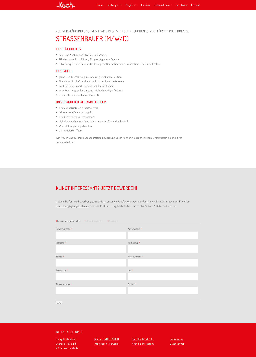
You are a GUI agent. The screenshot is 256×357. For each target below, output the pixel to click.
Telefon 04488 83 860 (106, 339)
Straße (60, 256)
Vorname (61, 242)
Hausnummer (135, 256)
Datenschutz (177, 343)
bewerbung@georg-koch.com (72, 206)
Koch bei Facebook (142, 339)
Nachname (134, 242)
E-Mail (132, 284)
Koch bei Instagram (143, 343)
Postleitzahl (62, 270)
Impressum (176, 339)
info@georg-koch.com (106, 343)
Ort (130, 270)
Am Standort (135, 228)
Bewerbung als (64, 228)
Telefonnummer (64, 284)
